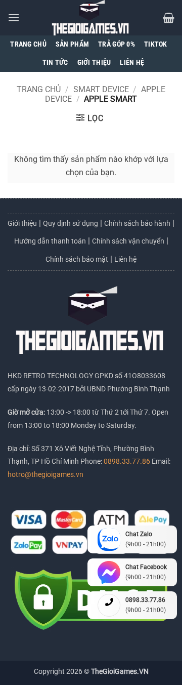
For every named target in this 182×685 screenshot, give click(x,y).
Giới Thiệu (94, 62)
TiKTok (155, 44)
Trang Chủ (28, 44)
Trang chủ (39, 89)
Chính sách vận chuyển (128, 241)
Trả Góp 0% (116, 44)
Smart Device (101, 89)
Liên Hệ (132, 62)
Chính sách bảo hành (137, 223)
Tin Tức (55, 62)
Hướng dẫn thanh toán (50, 241)
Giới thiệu (22, 223)
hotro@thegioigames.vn (45, 474)
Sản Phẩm (72, 44)
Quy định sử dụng (70, 223)
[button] (14, 17)
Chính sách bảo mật (77, 259)
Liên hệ (125, 259)
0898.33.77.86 (128, 461)
